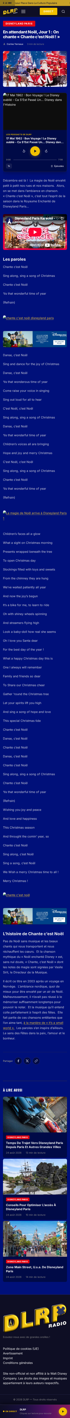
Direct (48, 11)
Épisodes (59, 166)
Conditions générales (18, 1363)
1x (9, 166)
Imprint (8, 1358)
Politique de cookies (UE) (21, 1349)
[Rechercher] (63, 11)
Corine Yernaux (15, 44)
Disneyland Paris (19, 23)
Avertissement (13, 1353)
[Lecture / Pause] (35, 151)
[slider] (35, 159)
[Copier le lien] (36, 1060)
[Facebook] (18, 1060)
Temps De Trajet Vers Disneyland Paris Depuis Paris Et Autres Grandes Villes (34, 1145)
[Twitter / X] (27, 1060)
